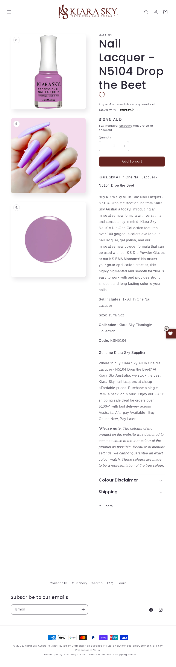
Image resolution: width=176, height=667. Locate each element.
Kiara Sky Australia (37, 645)
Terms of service (100, 654)
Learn (122, 583)
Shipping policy (125, 654)
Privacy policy (76, 654)
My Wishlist (171, 333)
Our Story (79, 583)
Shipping (125, 125)
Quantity (105, 137)
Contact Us (59, 583)
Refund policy (53, 654)
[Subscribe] (83, 609)
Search (97, 583)
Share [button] (108, 506)
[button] (9, 12)
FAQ (110, 583)
